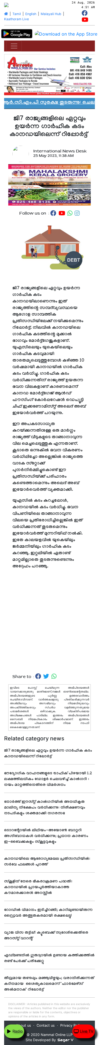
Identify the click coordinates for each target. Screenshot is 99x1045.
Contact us (46, 1025)
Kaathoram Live (16, 19)
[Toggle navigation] (14, 46)
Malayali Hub (51, 14)
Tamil (16, 14)
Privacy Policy (71, 1025)
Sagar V (65, 1040)
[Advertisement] (49, 627)
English (30, 14)
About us (23, 1025)
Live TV (86, 1031)
